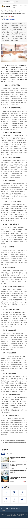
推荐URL (9, 453)
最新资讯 (2, 508)
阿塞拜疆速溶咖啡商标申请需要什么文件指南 (15, 440)
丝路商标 (6, 11)
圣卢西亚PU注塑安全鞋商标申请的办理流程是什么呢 (18, 464)
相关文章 (3, 453)
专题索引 (18, 508)
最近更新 (13, 508)
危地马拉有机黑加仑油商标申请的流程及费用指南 (18, 471)
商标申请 (16, 11)
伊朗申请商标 (13, 19)
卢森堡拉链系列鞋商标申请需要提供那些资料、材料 (18, 478)
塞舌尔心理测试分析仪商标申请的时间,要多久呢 (15, 442)
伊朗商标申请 (6, 19)
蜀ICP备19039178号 (15, 514)
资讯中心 (11, 11)
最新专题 (8, 508)
